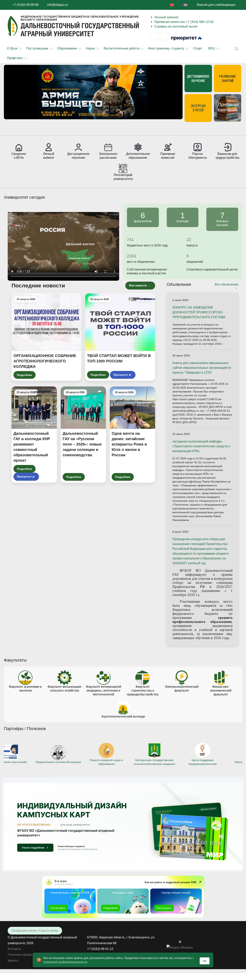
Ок (204, 961)
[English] (185, 5)
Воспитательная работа (121, 48)
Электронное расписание (219, 762)
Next (176, 95)
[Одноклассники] (176, 941)
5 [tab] (96, 128)
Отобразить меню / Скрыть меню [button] (35, 930)
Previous (10, 95)
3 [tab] (84, 128)
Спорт (197, 48)
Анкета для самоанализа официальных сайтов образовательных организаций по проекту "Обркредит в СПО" (201, 367)
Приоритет (120, 374)
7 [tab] (108, 128)
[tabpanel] (93, 92)
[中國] (172, 5)
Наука (90, 48)
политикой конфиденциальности (65, 962)
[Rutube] (182, 941)
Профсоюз (15, 58)
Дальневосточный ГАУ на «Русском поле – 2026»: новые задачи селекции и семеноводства (82, 444)
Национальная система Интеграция (27, 762)
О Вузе (12, 48)
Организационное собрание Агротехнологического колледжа (44, 361)
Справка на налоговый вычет (176, 26)
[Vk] (154, 36)
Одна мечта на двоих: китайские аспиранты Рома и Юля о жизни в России (129, 444)
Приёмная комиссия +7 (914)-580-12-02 (184, 22)
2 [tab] (79, 128)
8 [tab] (113, 128)
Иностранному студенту (166, 48)
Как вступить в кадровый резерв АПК (170, 882)
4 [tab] (90, 128)
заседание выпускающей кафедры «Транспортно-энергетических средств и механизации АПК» (201, 446)
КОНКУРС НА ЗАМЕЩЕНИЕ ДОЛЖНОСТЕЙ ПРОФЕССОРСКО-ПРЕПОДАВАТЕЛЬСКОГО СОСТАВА (198, 312)
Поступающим (37, 48)
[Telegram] (164, 36)
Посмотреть (58, 908)
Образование (67, 48)
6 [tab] (102, 128)
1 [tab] (73, 128)
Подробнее (24, 374)
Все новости (138, 285)
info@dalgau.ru (57, 4)
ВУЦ (211, 48)
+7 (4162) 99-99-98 (25, 4)
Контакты (14, 948)
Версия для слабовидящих (216, 4)
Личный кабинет (166, 17)
